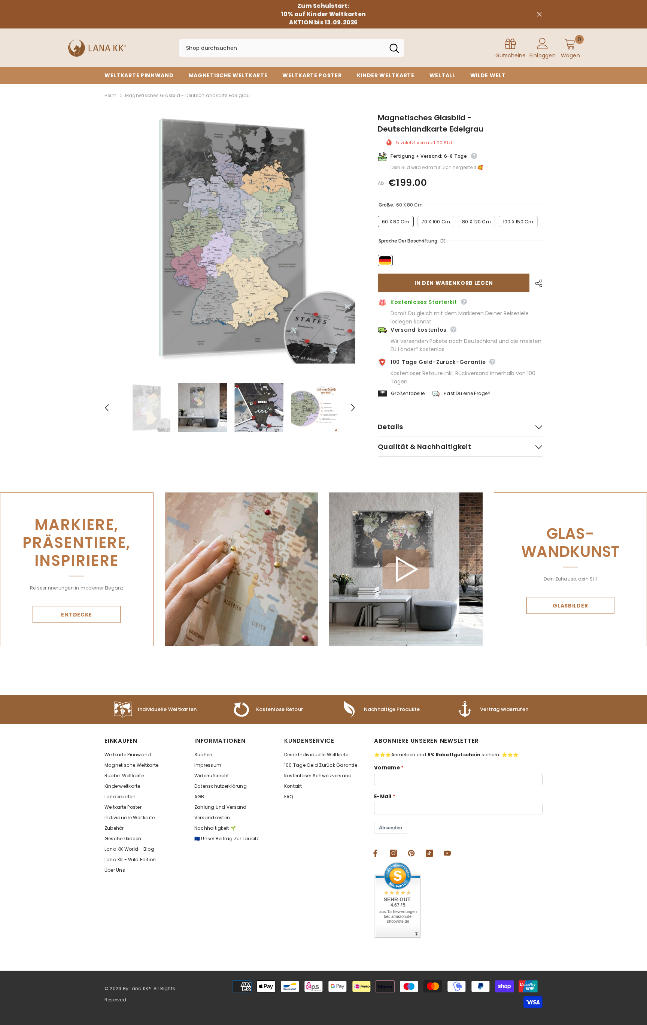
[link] (379, 709)
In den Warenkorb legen (453, 283)
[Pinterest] (411, 853)
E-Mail (383, 796)
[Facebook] (375, 853)
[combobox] (282, 48)
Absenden (390, 827)
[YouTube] (447, 853)
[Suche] (291, 48)
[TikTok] (429, 853)
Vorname (387, 767)
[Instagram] (393, 853)
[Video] (405, 569)
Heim (110, 95)
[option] (230, 238)
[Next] (353, 407)
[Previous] (106, 407)
